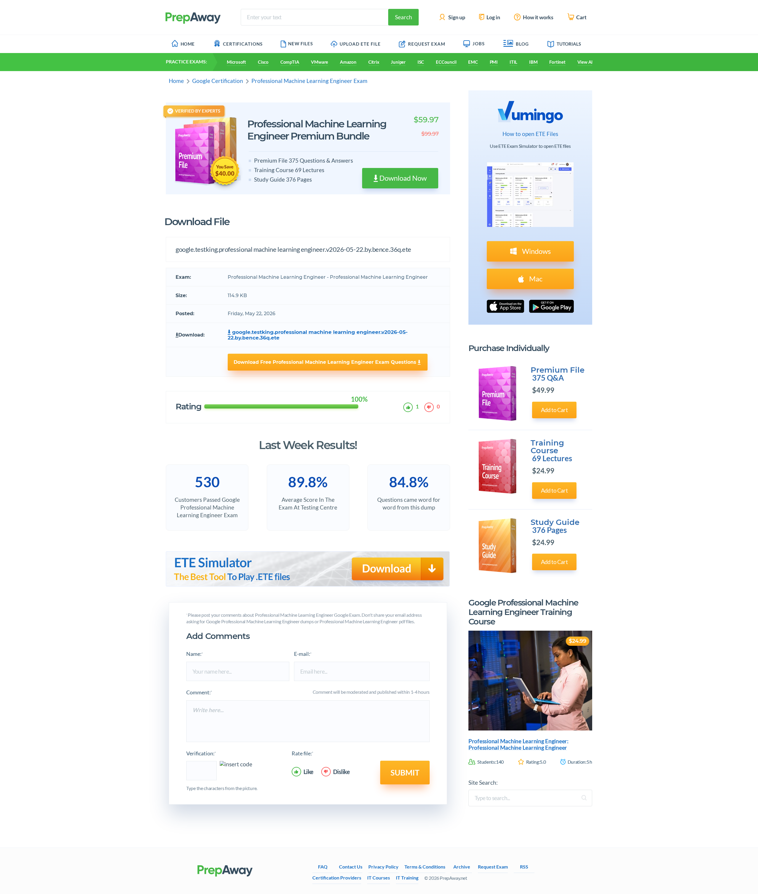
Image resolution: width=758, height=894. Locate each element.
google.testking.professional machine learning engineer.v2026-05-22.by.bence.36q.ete (318, 335)
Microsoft (236, 62)
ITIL (513, 62)
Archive (461, 866)
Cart (581, 17)
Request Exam (426, 44)
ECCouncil (446, 62)
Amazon (348, 62)
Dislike (341, 771)
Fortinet (557, 62)
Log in (493, 17)
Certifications (243, 44)
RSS (524, 866)
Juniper (398, 62)
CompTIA (289, 62)
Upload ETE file (360, 44)
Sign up (456, 17)
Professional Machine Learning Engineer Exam (309, 80)
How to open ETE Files (530, 134)
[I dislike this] (430, 407)
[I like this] (409, 407)
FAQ (322, 866)
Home (188, 44)
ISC (420, 62)
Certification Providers (336, 877)
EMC (473, 62)
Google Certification (217, 80)
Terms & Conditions (424, 866)
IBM (533, 62)
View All (585, 62)
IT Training (407, 877)
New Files (300, 43)
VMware (319, 62)
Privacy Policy (383, 866)
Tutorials (569, 44)
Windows (536, 251)
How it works (537, 17)
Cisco (263, 62)
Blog (522, 44)
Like (308, 771)
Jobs (479, 43)
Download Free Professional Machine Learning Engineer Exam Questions (326, 362)
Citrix (373, 62)
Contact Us (350, 866)
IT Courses (378, 877)
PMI (494, 62)
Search (403, 17)
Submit (405, 772)
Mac (535, 278)
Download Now (402, 178)
